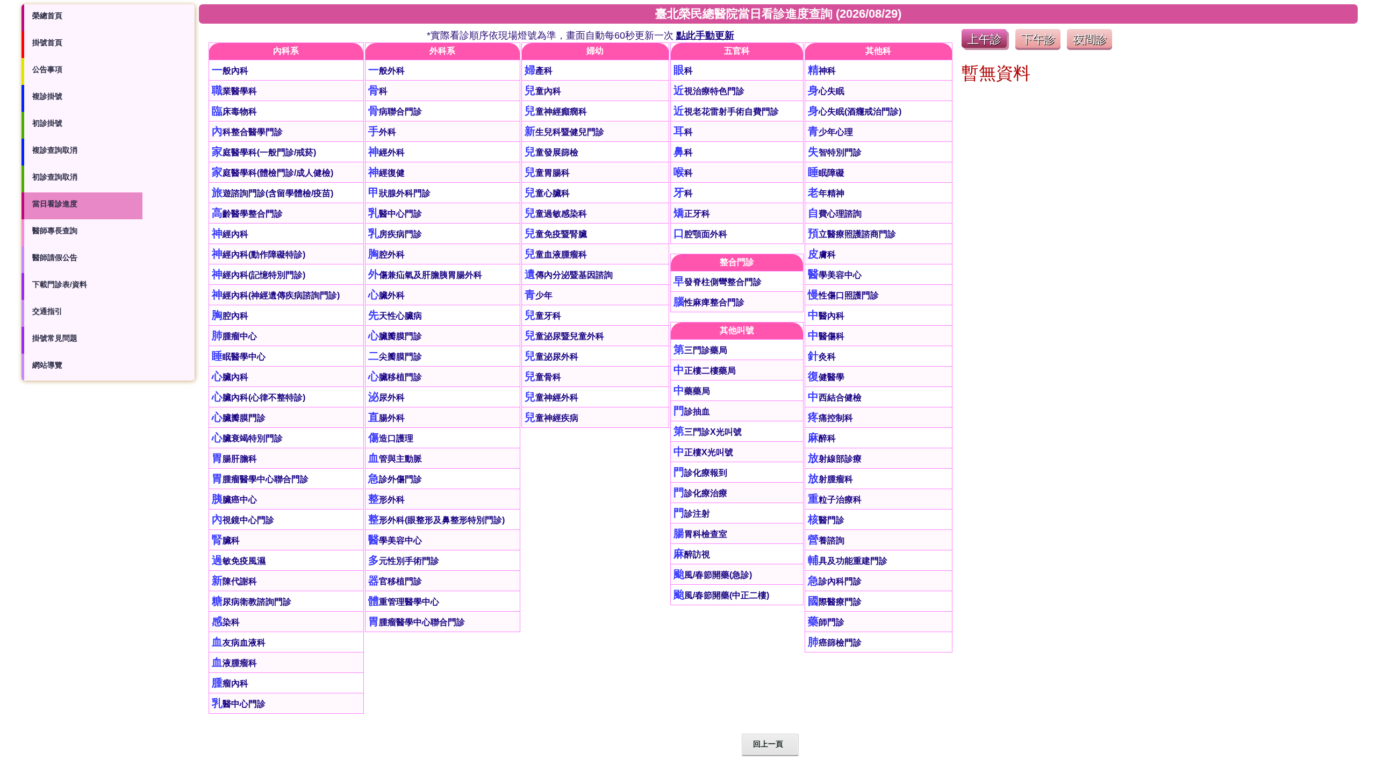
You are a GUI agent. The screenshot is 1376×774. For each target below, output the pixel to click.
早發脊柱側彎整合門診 (717, 281)
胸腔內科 (230, 315)
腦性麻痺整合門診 (708, 302)
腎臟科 (226, 540)
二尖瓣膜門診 (395, 356)
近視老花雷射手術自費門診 (726, 111)
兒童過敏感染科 (556, 213)
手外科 (382, 132)
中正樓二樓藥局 (704, 370)
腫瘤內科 (230, 683)
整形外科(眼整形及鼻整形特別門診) (436, 520)
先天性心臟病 (395, 315)
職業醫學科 (234, 91)
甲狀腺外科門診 (399, 193)
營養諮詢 (826, 540)
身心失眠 (826, 91)
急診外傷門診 (395, 479)
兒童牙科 (543, 315)
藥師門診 (826, 622)
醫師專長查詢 (54, 230)
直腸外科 (386, 417)
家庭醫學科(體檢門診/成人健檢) (272, 172)
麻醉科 (822, 438)
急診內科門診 (835, 581)
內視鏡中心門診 (243, 520)
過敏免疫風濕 (239, 560)
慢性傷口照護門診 (843, 295)
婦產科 (539, 70)
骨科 (378, 91)
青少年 (539, 295)
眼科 (683, 70)
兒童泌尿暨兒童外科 (564, 336)
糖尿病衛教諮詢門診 (251, 601)
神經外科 (386, 152)
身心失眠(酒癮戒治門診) (854, 111)
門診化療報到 (700, 472)
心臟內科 (230, 377)
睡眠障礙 (826, 172)
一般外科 (386, 70)
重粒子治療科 (835, 499)
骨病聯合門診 (395, 111)
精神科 (822, 70)
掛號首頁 (47, 42)
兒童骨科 (543, 377)
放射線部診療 (835, 458)
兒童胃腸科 (547, 172)
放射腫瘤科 (830, 479)
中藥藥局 (691, 391)
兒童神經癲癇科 (556, 111)
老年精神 (826, 193)
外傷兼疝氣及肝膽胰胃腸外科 (425, 275)
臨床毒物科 (234, 111)
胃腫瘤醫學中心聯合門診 (260, 479)
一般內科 (230, 70)
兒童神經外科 (551, 397)
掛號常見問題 (54, 338)
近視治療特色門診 (708, 91)
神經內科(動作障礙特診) (258, 254)
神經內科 (230, 234)
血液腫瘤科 (234, 663)
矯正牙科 (691, 213)
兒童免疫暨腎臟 (556, 234)
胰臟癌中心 (234, 499)
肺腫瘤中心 (234, 336)
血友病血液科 (239, 642)
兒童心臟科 (547, 193)
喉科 (683, 172)
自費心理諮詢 (835, 213)
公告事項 (47, 69)
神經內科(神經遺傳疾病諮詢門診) (276, 295)
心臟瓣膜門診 (239, 417)
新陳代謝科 (234, 581)
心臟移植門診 (395, 377)
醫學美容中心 (395, 540)
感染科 (226, 622)
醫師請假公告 (54, 257)
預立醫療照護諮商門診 (852, 234)
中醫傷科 (826, 336)
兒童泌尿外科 (551, 356)
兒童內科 (543, 91)
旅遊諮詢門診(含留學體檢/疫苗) (272, 193)
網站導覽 (47, 365)
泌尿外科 (386, 397)
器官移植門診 (395, 581)
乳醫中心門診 (239, 703)
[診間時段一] (985, 47)
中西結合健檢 (835, 397)
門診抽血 (691, 411)
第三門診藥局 (700, 350)
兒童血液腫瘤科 (556, 254)
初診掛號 (47, 123)
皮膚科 (822, 254)
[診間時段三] (1089, 47)
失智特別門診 (835, 152)
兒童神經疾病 (551, 417)
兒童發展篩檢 (551, 152)
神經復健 (386, 172)
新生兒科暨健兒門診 (564, 132)
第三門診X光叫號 (707, 431)
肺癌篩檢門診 (835, 642)
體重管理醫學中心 (403, 601)
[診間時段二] (1037, 47)
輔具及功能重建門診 (847, 560)
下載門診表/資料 (59, 284)
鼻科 (683, 152)
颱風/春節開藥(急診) (712, 574)
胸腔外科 (386, 254)
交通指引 (47, 311)
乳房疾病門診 (395, 234)
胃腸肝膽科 (234, 458)
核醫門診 (826, 520)
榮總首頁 (47, 15)
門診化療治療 (700, 493)
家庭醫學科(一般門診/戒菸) (264, 152)
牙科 (683, 193)
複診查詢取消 (54, 150)
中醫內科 (826, 315)
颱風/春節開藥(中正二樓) (721, 595)
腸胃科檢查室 (700, 534)
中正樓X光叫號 (703, 452)
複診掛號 (47, 96)
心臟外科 (386, 295)
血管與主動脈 (395, 458)
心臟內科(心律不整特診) (258, 397)
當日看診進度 (54, 203)
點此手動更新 (705, 35)
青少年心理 (830, 132)
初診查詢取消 (54, 177)
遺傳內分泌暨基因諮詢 (569, 275)
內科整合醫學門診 (247, 132)
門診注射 (691, 513)
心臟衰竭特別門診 (247, 438)
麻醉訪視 (691, 554)
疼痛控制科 (830, 417)
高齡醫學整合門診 (247, 213)
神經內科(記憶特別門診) (258, 275)
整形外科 (386, 499)
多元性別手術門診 (403, 560)
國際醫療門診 (835, 601)
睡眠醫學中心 (239, 356)
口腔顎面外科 (700, 234)
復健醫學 (826, 377)
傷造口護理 (390, 438)
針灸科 (822, 356)
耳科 (683, 132)
